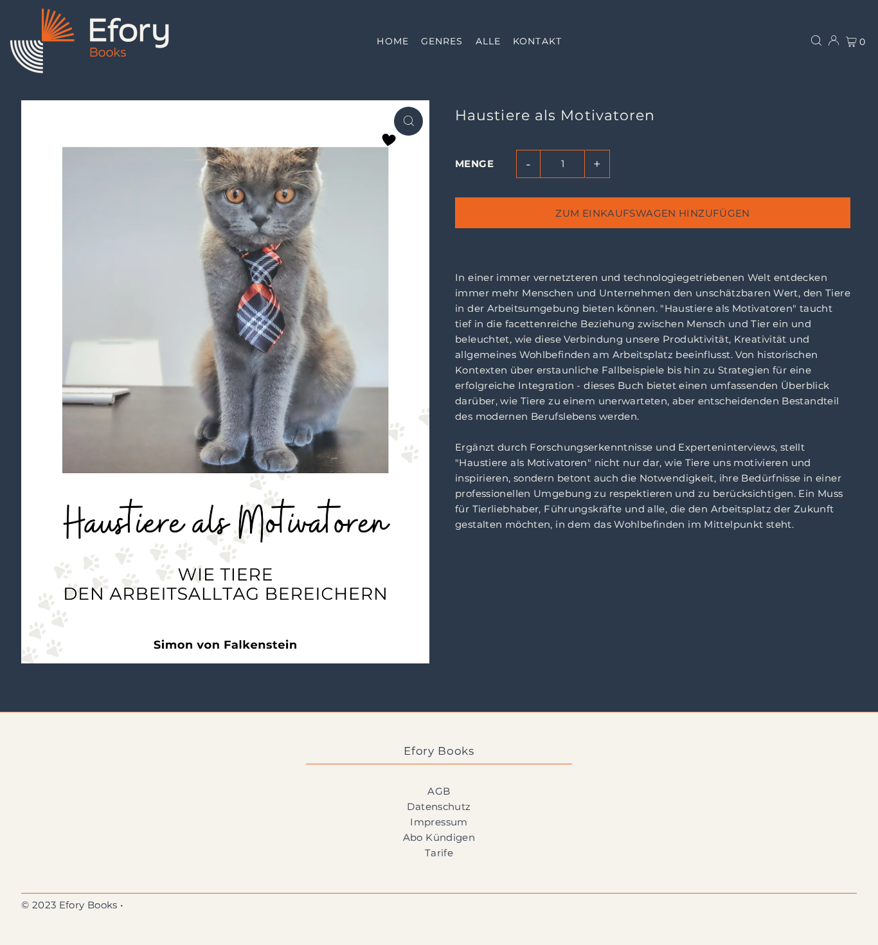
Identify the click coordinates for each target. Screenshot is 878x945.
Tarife (439, 853)
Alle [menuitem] (488, 41)
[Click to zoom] (408, 121)
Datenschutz (438, 806)
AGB (438, 791)
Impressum (438, 822)
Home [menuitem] (392, 41)
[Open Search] (816, 40)
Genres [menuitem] (442, 41)
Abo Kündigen (439, 837)
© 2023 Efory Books (69, 905)
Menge (474, 164)
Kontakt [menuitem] (537, 41)
